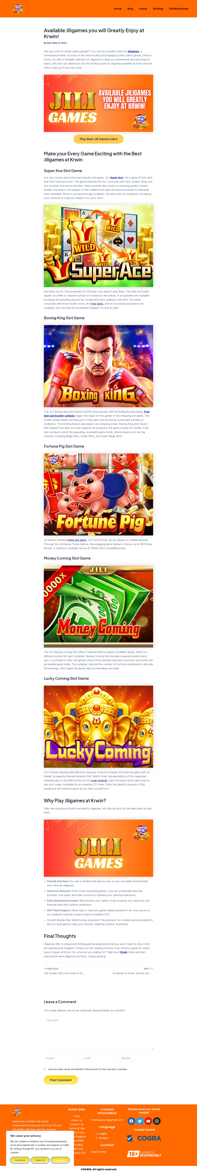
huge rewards (99, 780)
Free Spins (96, 303)
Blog (130, 8)
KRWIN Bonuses (179, 8)
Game (143, 8)
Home (117, 8)
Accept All (60, 1160)
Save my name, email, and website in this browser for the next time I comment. (87, 1069)
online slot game (76, 539)
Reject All (40, 1160)
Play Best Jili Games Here (98, 139)
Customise (20, 1160)
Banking (158, 8)
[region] (40, 1149)
